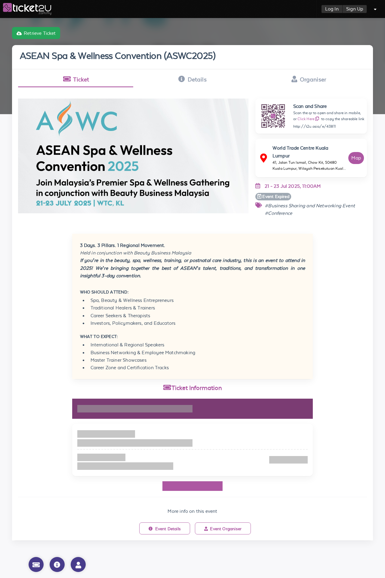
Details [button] (197, 79)
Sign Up (354, 8)
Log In (332, 8)
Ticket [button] (81, 79)
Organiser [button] (313, 79)
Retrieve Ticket (40, 33)
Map (356, 157)
